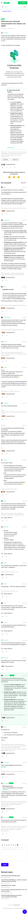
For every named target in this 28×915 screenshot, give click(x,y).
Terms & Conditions (7, 908)
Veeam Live (15, 159)
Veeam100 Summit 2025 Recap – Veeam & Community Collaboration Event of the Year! (14, 880)
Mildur (4, 187)
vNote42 (5, 460)
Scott (4, 603)
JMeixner (5, 727)
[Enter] (2, 6)
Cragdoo (5, 563)
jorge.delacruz (6, 220)
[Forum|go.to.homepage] (7, 3)
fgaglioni (5, 367)
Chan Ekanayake (7, 317)
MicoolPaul (5, 33)
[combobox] (14, 6)
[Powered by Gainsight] (14, 905)
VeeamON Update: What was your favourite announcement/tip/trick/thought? (11, 896)
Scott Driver (5, 403)
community (5, 159)
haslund (5, 341)
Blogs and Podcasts (5, 877)
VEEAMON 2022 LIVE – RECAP (8, 885)
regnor (4, 501)
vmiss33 (5, 622)
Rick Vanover (6, 675)
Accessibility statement (19, 908)
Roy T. (4, 425)
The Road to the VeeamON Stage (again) (10, 876)
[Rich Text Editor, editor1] (14, 853)
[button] (1, 3)
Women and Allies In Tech (6, 893)
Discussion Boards (6, 11)
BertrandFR (5, 527)
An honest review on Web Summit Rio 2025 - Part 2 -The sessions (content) (14, 890)
